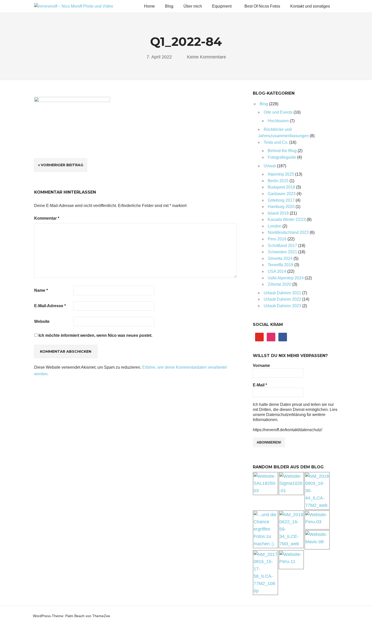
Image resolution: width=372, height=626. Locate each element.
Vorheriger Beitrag (62, 165)
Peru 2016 (277, 239)
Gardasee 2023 (282, 194)
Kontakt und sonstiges (310, 6)
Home (149, 6)
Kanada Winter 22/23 (287, 219)
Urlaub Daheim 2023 (282, 306)
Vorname (261, 365)
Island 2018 (278, 213)
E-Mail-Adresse (50, 306)
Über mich (192, 6)
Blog (169, 6)
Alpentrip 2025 (281, 174)
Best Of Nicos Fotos (262, 6)
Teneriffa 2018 (280, 265)
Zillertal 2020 (279, 284)
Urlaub (270, 166)
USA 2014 (277, 271)
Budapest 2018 (281, 187)
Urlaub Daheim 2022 (282, 299)
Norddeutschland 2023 (288, 232)
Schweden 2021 (282, 252)
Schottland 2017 (282, 245)
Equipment (222, 6)
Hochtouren (278, 121)
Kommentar (46, 218)
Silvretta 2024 (280, 258)
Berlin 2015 (278, 181)
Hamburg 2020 (281, 206)
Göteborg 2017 (281, 200)
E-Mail (260, 385)
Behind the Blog (282, 151)
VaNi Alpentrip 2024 (286, 278)
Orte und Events (278, 112)
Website (42, 321)
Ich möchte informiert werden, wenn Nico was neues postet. (94, 335)
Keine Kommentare (206, 56)
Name (41, 290)
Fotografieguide (282, 157)
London (274, 226)
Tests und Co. (276, 142)
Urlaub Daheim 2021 (282, 293)
